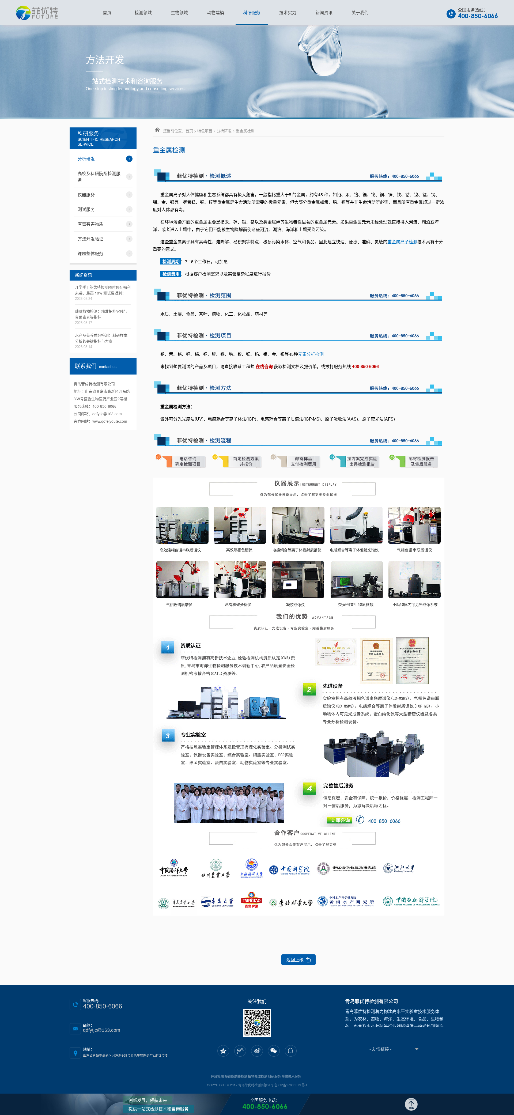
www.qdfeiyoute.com (109, 421)
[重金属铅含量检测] (298, 333)
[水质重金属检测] (298, 718)
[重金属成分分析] (298, 871)
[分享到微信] (274, 1051)
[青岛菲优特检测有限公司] (37, 12)
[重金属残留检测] (298, 293)
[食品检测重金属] (298, 461)
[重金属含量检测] (298, 174)
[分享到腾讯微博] (240, 1051)
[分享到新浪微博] (257, 1051)
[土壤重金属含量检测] (298, 543)
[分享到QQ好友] (291, 1051)
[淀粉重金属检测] (298, 438)
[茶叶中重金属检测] (298, 386)
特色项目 (204, 130)
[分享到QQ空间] (223, 1051)
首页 (189, 130)
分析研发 (224, 130)
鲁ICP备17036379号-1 (290, 1085)
